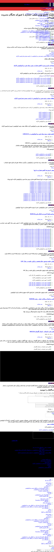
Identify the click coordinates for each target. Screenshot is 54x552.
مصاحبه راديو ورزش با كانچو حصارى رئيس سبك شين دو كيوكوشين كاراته (34, 65)
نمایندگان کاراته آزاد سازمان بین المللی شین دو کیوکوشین (35, 30)
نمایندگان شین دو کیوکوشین (44, 467)
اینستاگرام (51, 23)
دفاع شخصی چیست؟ (43, 16)
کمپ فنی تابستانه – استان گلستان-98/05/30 (42, 331)
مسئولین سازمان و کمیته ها (42, 25)
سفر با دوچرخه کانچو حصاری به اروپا (44, 170)
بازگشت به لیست (50, 54)
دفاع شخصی (15, 440)
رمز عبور (51, 31)
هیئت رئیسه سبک (44, 24)
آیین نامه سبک (48, 462)
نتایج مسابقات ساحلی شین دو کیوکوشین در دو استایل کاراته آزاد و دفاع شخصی (33, 450)
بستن (53, 547)
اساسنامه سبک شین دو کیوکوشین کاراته (42, 463)
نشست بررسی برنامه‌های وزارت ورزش (42, 447)
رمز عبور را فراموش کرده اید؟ (47, 18)
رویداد (52, 11)
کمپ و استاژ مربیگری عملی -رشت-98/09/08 (41, 299)
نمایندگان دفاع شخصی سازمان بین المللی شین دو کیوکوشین (34, 506)
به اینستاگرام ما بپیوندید (48, 0)
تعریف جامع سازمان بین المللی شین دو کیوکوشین (36, 488)
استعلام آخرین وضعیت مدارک (47, 2)
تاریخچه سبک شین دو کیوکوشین (41, 489)
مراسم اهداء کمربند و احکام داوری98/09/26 (42, 214)
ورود (52, 34)
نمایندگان (46, 26)
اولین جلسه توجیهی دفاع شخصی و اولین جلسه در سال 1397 (37, 261)
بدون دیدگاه (42, 448)
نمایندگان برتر (45, 508)
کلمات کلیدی (51, 44)
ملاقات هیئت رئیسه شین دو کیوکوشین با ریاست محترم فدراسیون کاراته (34, 98)
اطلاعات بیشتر (50, 424)
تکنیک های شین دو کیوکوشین (41, 20)
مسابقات (49, 464)
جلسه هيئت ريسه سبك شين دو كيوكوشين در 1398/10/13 (38, 134)
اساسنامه (46, 12)
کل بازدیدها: (48, 473)
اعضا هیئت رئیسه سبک (46, 460)
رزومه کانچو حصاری (46, 459)
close (53, 413)
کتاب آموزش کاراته (43, 496)
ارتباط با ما (51, 40)
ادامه (52, 20)
